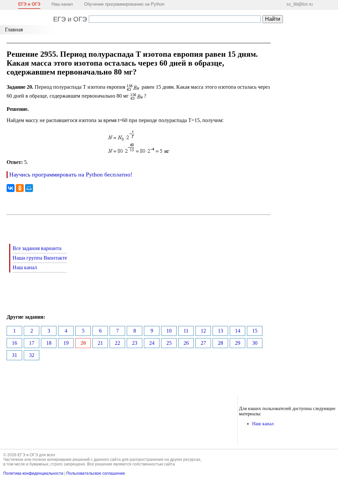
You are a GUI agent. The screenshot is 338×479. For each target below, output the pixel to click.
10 (169, 331)
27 (203, 343)
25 (169, 343)
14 (237, 331)
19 (66, 343)
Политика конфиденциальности (33, 473)
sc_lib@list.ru (300, 4)
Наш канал (62, 4)
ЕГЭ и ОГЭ (70, 19)
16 (14, 343)
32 (31, 355)
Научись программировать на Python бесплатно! (70, 174)
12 (203, 331)
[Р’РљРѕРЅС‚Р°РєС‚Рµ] (11, 188)
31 (14, 355)
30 (254, 343)
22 (117, 343)
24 (151, 343)
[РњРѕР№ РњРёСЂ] (29, 188)
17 (31, 343)
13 (220, 331)
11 (186, 331)
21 (100, 343)
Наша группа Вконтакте (40, 258)
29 (237, 343)
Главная (14, 29)
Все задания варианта (37, 248)
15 (254, 331)
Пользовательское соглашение (95, 473)
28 (220, 343)
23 (134, 343)
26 (186, 343)
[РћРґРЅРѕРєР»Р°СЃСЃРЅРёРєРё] (20, 188)
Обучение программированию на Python (124, 4)
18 (48, 343)
